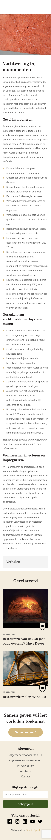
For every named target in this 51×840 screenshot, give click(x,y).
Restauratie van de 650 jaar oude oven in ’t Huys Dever (24, 641)
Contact (25, 776)
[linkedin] (25, 821)
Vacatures (25, 771)
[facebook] (9, 821)
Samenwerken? (25, 732)
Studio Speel (33, 830)
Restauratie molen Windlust (25, 697)
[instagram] (17, 821)
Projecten (9, 634)
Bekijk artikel (42, 626)
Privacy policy (25, 765)
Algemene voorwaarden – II (25, 760)
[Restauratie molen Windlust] (25, 684)
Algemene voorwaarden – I (25, 755)
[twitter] (40, 821)
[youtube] (32, 821)
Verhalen (13, 561)
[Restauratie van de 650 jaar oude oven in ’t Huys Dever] (25, 626)
